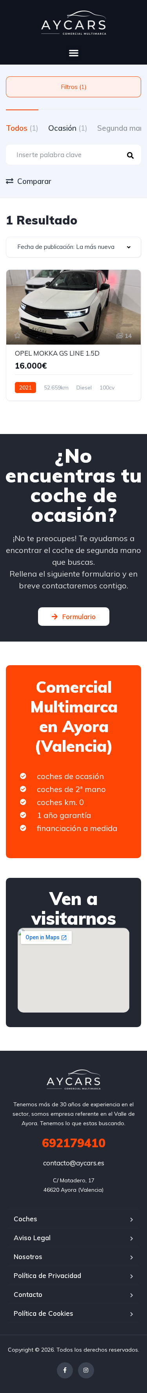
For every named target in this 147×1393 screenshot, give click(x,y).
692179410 (73, 1142)
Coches (25, 1219)
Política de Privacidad (47, 1275)
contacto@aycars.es (73, 1163)
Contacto (28, 1294)
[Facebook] (65, 1370)
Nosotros (28, 1256)
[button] (73, 53)
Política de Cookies (43, 1313)
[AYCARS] (73, 1079)
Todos (22, 128)
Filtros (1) (74, 87)
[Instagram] (86, 1370)
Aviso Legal (32, 1237)
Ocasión (67, 128)
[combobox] (73, 247)
